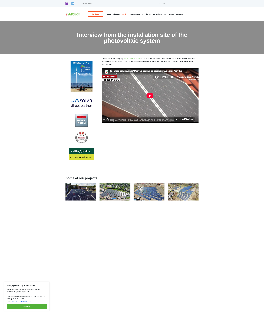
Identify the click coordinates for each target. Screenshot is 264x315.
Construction (135, 14)
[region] (27, 296)
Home (109, 14)
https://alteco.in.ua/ (132, 58)
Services (125, 14)
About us (116, 14)
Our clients (146, 14)
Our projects (157, 14)
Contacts (179, 14)
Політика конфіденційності (21, 301)
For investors (169, 14)
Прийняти (26, 306)
